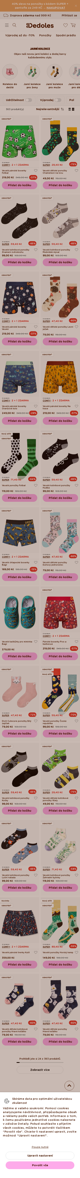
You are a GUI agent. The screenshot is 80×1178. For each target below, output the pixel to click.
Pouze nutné (40, 1146)
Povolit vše (40, 1165)
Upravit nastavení (40, 1155)
